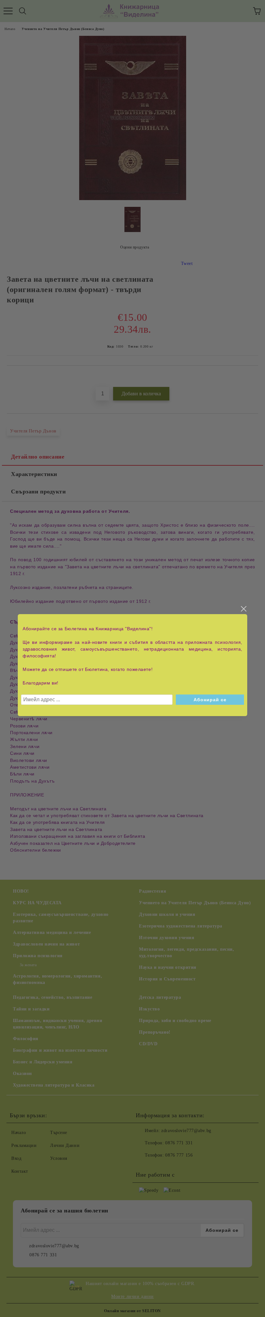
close (243, 609)
